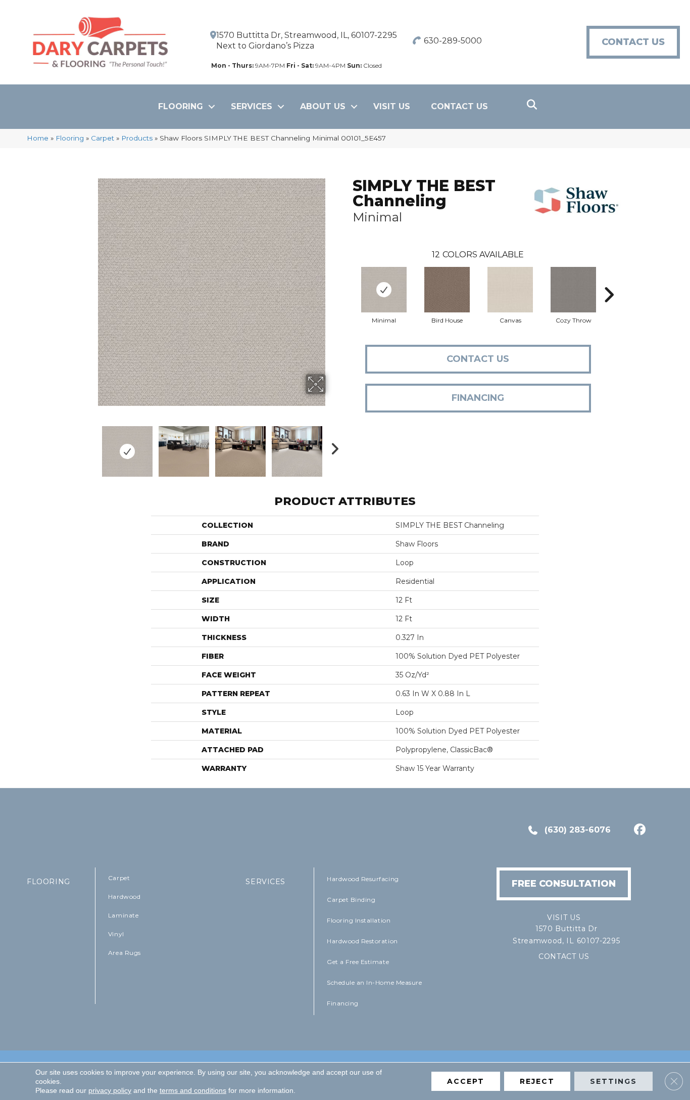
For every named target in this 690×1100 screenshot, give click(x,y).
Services (251, 106)
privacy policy (109, 1090)
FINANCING (478, 397)
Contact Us (459, 106)
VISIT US (391, 106)
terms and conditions (193, 1090)
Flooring (180, 106)
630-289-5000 (453, 40)
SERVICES (265, 881)
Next (332, 446)
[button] (211, 107)
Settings (613, 1081)
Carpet (102, 138)
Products (137, 138)
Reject (537, 1081)
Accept (465, 1081)
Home (37, 138)
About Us (323, 106)
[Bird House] (447, 289)
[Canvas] (510, 289)
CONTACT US (563, 956)
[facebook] (638, 830)
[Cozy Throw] (573, 289)
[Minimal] (384, 289)
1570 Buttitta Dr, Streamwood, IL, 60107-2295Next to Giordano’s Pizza (306, 40)
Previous (91, 446)
